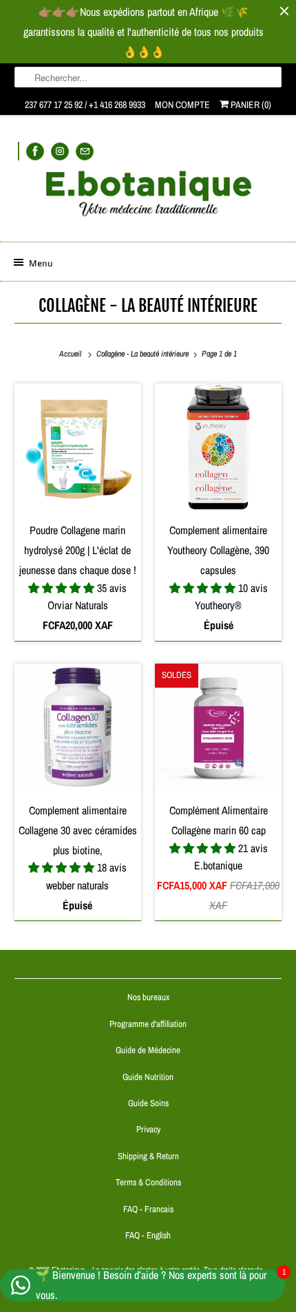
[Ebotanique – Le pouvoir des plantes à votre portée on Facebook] (35, 151)
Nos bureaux (148, 997)
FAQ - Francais (148, 1209)
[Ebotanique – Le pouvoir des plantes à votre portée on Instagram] (60, 151)
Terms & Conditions (148, 1182)
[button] (62, 587)
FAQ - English (148, 1235)
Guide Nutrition (148, 1077)
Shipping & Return (148, 1156)
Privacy (148, 1129)
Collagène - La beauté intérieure (148, 305)
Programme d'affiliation (148, 1024)
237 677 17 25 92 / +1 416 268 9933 (85, 104)
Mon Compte (182, 104)
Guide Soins (148, 1103)
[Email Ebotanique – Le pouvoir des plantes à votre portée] (85, 151)
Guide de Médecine (148, 1050)
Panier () (250, 104)
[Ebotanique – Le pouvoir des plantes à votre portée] (148, 199)
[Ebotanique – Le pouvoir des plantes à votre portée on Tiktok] (18, 151)
